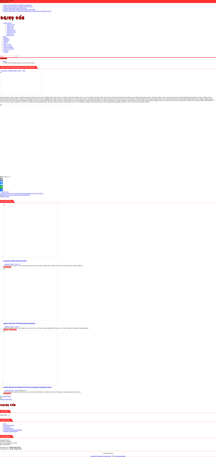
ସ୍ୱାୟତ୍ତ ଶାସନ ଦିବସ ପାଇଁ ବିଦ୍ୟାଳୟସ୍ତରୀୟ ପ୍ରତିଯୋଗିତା (19, 9)
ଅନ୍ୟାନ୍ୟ (6, 329)
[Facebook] (108, 181)
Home (5, 424)
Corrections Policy (8, 428)
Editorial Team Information (10, 431)
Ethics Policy (6, 427)
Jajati (23, 70)
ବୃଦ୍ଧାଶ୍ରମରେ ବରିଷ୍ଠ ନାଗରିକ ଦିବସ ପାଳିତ (15, 8)
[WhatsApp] (108, 187)
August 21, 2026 (9, 264)
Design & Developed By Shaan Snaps (101, 456)
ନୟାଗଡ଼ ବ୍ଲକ (5, 192)
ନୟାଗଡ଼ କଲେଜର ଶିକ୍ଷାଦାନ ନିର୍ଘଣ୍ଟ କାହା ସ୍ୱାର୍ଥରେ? (17, 5)
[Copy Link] (108, 179)
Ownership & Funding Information (12, 430)
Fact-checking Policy (9, 425)
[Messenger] (108, 184)
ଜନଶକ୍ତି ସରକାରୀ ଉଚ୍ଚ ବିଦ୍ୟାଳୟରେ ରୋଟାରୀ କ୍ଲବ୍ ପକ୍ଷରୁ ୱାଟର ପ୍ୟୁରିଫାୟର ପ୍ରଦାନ (27, 11)
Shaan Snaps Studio (120, 456)
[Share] (108, 190)
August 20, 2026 (9, 390)
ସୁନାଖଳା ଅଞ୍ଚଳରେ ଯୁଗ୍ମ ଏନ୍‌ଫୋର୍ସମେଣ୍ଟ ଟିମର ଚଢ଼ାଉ (18, 6)
